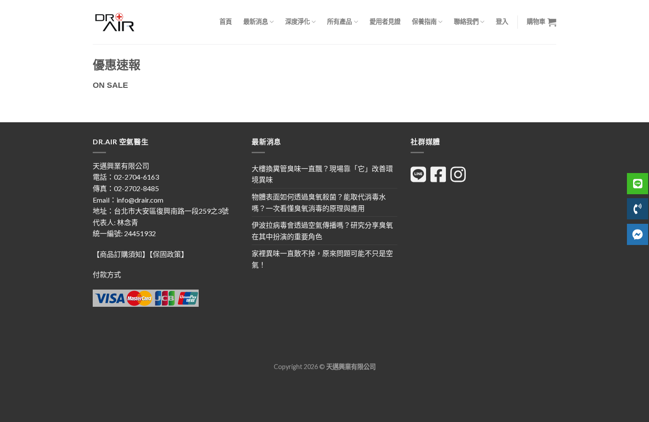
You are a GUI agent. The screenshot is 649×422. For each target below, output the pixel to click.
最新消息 (255, 21)
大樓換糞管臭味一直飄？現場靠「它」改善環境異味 (322, 174)
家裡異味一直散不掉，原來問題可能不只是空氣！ (322, 259)
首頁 (225, 21)
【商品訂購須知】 (121, 254)
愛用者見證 (385, 21)
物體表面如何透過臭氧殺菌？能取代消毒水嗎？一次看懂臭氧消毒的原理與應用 (319, 202)
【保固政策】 (168, 254)
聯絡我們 (466, 21)
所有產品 (339, 21)
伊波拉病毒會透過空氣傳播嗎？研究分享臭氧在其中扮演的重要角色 (322, 231)
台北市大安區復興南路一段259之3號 (171, 211)
